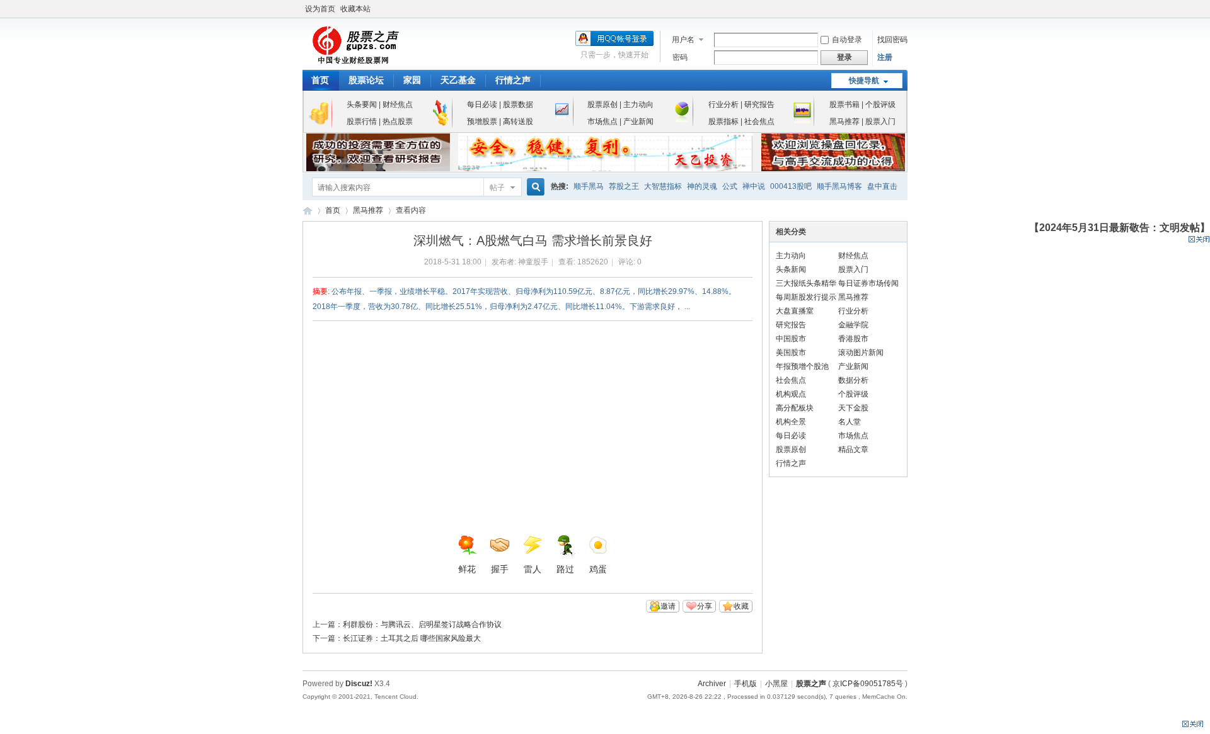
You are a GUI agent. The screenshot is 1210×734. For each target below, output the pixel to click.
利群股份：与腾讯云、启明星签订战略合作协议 (422, 624)
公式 (729, 186)
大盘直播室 (795, 311)
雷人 (532, 569)
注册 (884, 57)
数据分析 (853, 380)
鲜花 (467, 569)
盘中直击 (882, 186)
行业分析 (723, 104)
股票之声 (307, 210)
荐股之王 (624, 186)
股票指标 (723, 121)
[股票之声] (355, 62)
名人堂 (849, 421)
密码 (680, 57)
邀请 (668, 606)
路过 (565, 569)
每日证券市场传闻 (868, 283)
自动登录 (847, 39)
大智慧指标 (663, 186)
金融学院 (853, 324)
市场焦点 (602, 121)
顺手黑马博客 (839, 186)
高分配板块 (795, 408)
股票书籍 (844, 104)
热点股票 (398, 121)
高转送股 (518, 121)
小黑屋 (776, 683)
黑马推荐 (844, 121)
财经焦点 (397, 104)
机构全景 (791, 421)
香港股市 (853, 338)
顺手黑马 (588, 186)
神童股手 (533, 261)
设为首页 (320, 8)
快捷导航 (864, 80)
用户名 (683, 39)
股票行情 (362, 121)
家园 (412, 80)
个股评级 (880, 104)
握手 (500, 569)
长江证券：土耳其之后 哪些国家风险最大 (412, 638)
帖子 (497, 187)
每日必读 (482, 104)
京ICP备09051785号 (868, 683)
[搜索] (534, 187)
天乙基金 (458, 80)
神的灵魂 (702, 186)
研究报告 (759, 104)
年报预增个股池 (802, 366)
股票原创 (602, 104)
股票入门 (880, 121)
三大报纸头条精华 (806, 283)
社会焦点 (759, 121)
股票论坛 (366, 80)
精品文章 (853, 449)
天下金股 (853, 408)
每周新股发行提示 (806, 297)
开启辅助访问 (904, 8)
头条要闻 (362, 104)
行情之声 (513, 80)
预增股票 (482, 121)
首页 (320, 80)
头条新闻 (791, 269)
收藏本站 (355, 8)
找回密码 (892, 39)
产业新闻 (638, 121)
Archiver (712, 683)
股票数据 (518, 104)
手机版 (745, 683)
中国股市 (791, 338)
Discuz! (358, 683)
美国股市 (791, 352)
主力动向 (638, 104)
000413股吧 (791, 186)
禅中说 (753, 186)
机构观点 (791, 394)
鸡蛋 (598, 569)
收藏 (741, 606)
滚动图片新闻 (861, 352)
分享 (704, 606)
